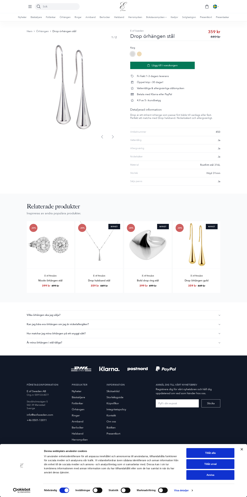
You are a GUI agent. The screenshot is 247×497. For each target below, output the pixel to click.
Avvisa (210, 474)
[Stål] (132, 54)
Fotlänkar (77, 403)
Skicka (211, 403)
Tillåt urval (210, 464)
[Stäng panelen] (242, 449)
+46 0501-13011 (37, 420)
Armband (77, 421)
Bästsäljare (78, 397)
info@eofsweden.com (40, 415)
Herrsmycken (80, 440)
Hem (29, 31)
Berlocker (78, 427)
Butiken (111, 427)
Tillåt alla (210, 452)
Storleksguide (115, 397)
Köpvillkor (113, 403)
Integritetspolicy (116, 409)
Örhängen (42, 31)
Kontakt (111, 415)
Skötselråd (113, 391)
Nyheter (76, 391)
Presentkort (113, 433)
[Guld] (139, 54)
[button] (123, 315)
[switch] (97, 490)
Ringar (76, 415)
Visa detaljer (181, 490)
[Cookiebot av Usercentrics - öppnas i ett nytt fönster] (21, 490)
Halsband (77, 433)
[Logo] (123, 6)
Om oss (111, 421)
